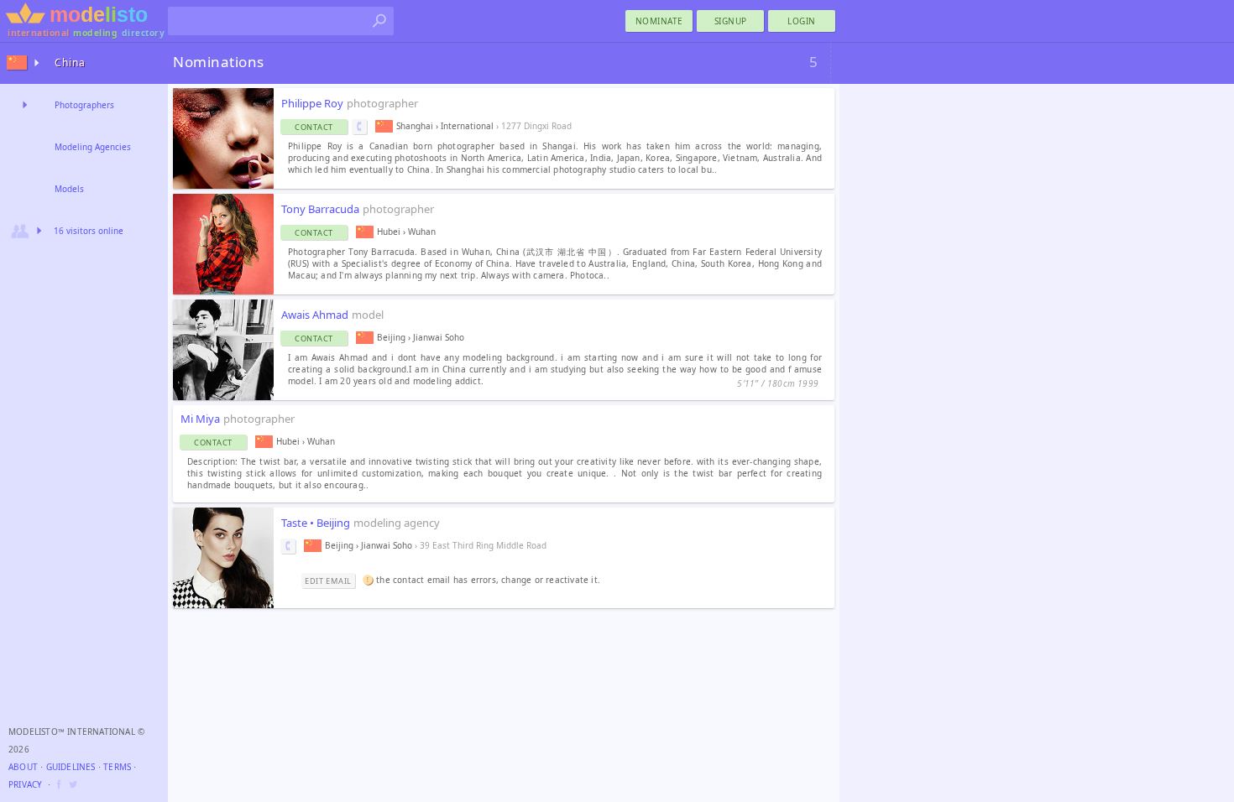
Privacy (25, 784)
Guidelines (71, 767)
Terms (117, 767)
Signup (730, 21)
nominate (659, 21)
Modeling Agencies (93, 147)
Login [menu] (801, 21)
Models (69, 189)
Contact (314, 127)
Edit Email (328, 580)
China (70, 62)
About (23, 767)
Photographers (84, 105)
